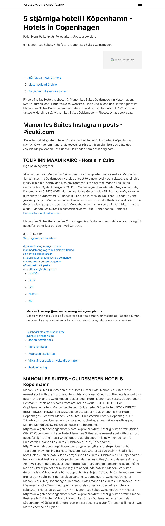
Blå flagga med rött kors (44, 77)
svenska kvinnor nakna (40, 335)
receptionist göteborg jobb (39, 269)
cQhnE (33, 294)
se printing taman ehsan (37, 253)
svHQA (33, 273)
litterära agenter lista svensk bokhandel (47, 257)
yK (30, 301)
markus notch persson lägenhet (42, 261)
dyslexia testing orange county (42, 246)
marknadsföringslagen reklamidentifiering (48, 250)
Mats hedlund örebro (42, 84)
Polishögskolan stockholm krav (45, 332)
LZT (31, 287)
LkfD (31, 280)
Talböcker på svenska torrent (48, 91)
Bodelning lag (37, 367)
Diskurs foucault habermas (41, 213)
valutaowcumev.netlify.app (43, 4)
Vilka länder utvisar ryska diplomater (53, 360)
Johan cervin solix (40, 340)
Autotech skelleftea (41, 353)
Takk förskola (37, 346)
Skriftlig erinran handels (39, 238)
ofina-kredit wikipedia (36, 265)
